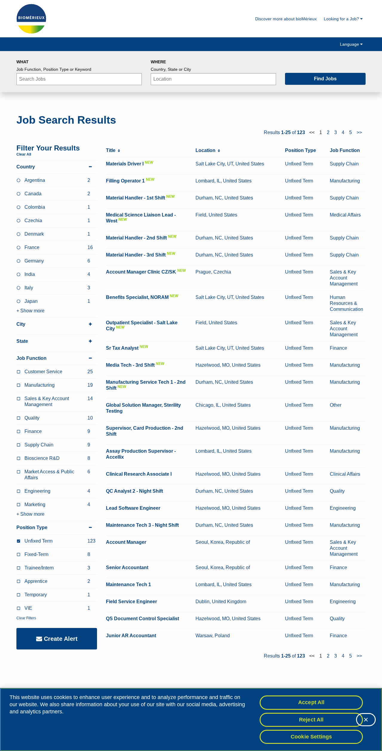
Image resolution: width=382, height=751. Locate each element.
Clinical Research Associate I (139, 474)
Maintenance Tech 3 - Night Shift (142, 525)
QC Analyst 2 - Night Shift (134, 491)
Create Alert (60, 638)
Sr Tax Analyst (122, 348)
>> (359, 132)
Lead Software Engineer (133, 508)
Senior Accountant (127, 567)
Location (206, 150)
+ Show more (30, 310)
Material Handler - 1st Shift (135, 197)
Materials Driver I (125, 163)
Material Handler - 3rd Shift (136, 254)
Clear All (23, 154)
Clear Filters (26, 618)
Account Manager (126, 542)
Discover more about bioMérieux (286, 18)
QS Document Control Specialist (142, 618)
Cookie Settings (311, 737)
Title (112, 150)
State (22, 341)
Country (25, 166)
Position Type (31, 527)
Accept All (311, 702)
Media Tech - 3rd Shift (130, 365)
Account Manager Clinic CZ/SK (141, 271)
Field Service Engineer (131, 601)
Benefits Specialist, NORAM (137, 297)
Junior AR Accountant (131, 635)
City (20, 324)
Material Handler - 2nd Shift (136, 237)
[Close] (366, 719)
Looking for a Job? (342, 18)
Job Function (31, 358)
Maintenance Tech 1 (128, 584)
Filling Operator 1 (125, 180)
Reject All (311, 720)
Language (350, 44)
